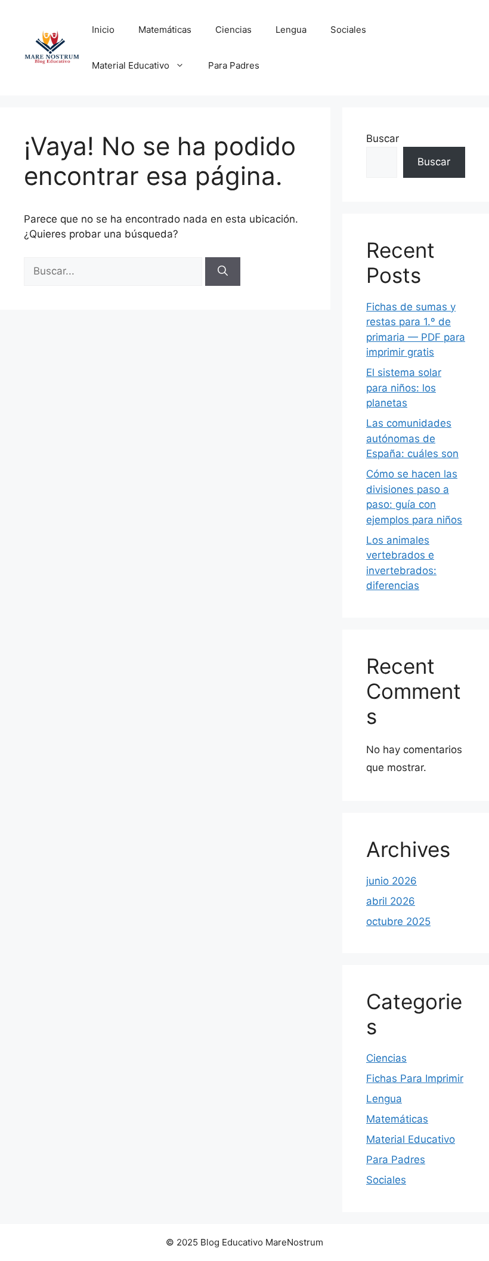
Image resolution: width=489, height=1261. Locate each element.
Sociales (348, 29)
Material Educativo (130, 65)
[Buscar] (222, 271)
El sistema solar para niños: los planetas (403, 387)
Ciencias (233, 29)
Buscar (382, 138)
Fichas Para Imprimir (414, 1078)
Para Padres (233, 65)
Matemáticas (164, 29)
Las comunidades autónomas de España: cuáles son (412, 438)
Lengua (291, 29)
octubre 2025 (398, 921)
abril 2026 (390, 901)
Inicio (103, 29)
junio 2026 (391, 881)
